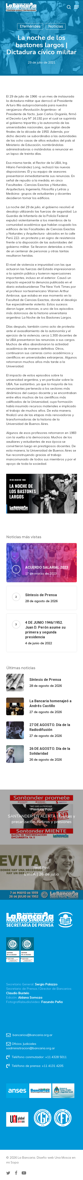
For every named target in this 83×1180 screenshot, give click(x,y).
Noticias (55, 26)
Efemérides (30, 26)
